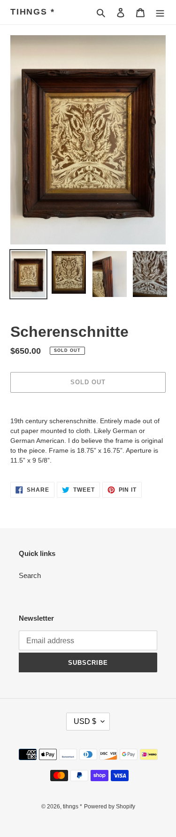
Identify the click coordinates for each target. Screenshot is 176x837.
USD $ (85, 721)
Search (30, 575)
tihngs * (32, 11)
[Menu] (160, 12)
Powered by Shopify (109, 806)
